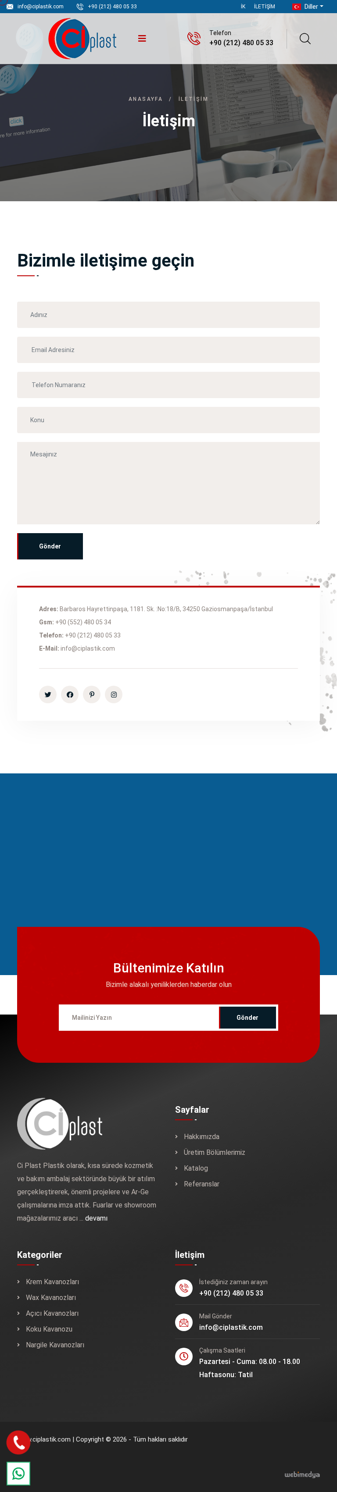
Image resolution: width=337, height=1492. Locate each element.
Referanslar (201, 1184)
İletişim (264, 7)
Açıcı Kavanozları (52, 1313)
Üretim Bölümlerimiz (214, 1152)
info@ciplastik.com (41, 7)
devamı (96, 1218)
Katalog (196, 1168)
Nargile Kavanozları (55, 1345)
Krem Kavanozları (52, 1282)
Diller (310, 7)
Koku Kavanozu (49, 1329)
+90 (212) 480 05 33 (112, 7)
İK (243, 7)
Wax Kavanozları (51, 1297)
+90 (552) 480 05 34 (83, 622)
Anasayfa (146, 99)
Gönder (50, 546)
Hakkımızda (201, 1136)
